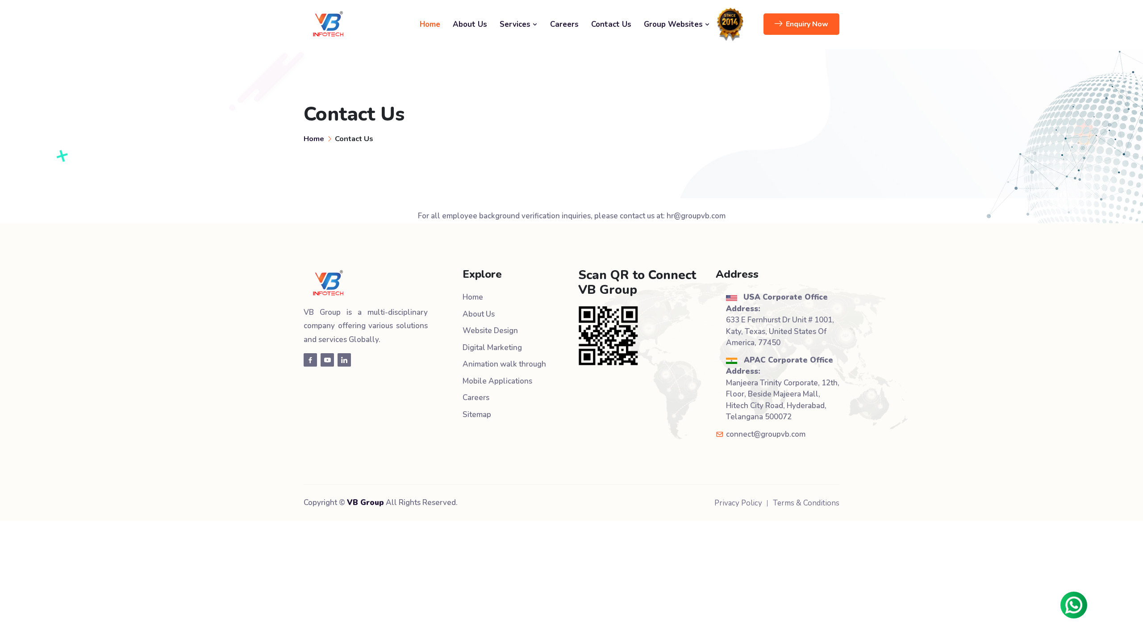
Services (516, 24)
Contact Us (611, 24)
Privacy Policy (738, 503)
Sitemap (477, 414)
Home (430, 24)
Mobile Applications (497, 381)
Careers (564, 24)
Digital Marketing (492, 347)
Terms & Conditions (806, 503)
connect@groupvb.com (765, 434)
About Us (470, 24)
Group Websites (674, 24)
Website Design (490, 331)
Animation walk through (504, 364)
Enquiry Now (807, 24)
